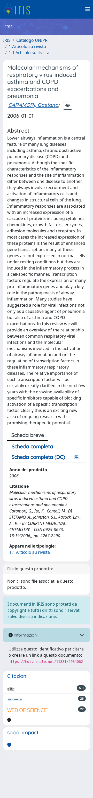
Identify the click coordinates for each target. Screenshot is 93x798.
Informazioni (25, 635)
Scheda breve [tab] (27, 435)
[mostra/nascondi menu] (87, 9)
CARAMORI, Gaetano (33, 105)
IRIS (7, 40)
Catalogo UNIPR (32, 40)
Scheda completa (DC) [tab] (38, 457)
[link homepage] (18, 9)
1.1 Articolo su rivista (29, 52)
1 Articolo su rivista (27, 46)
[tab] (76, 457)
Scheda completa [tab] (32, 446)
